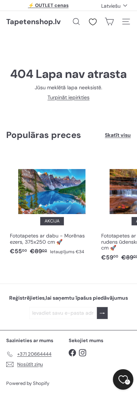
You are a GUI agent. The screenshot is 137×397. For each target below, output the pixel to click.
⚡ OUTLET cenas (48, 5)
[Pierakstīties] (102, 313)
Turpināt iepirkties (68, 97)
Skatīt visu (118, 135)
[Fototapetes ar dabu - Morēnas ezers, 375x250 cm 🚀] (52, 204)
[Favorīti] (93, 21)
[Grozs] (109, 21)
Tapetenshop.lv (33, 21)
